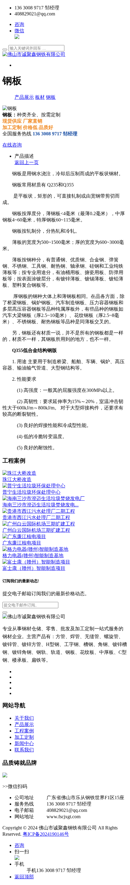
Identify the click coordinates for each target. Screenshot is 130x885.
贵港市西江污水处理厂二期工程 (36, 517)
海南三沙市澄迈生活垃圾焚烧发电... (40, 504)
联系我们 (24, 749)
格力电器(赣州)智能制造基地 (32, 555)
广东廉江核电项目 (21, 542)
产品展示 (24, 97)
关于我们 (24, 718)
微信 (19, 30)
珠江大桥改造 (16, 479)
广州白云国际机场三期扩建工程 (36, 530)
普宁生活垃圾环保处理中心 (31, 492)
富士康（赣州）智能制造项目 (33, 568)
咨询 (19, 24)
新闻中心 (24, 743)
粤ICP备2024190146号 (46, 834)
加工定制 (24, 737)
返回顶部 (24, 876)
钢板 (51, 97)
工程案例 (24, 730)
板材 (40, 97)
